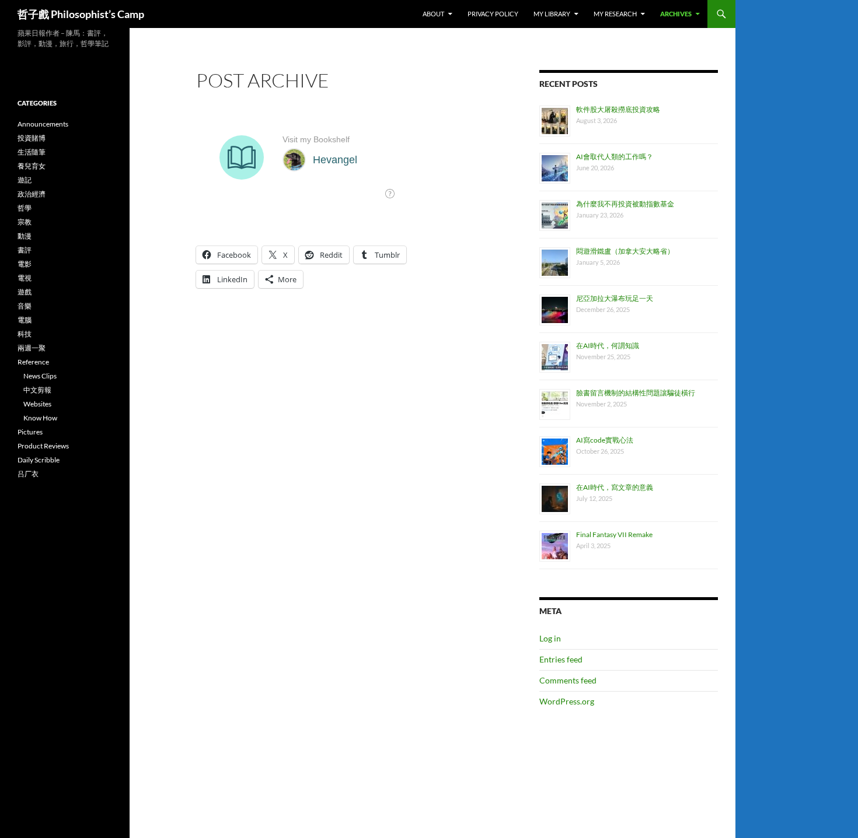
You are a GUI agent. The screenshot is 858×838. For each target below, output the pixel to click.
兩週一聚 (32, 347)
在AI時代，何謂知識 (607, 345)
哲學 (25, 208)
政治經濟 (32, 194)
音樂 (25, 305)
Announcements (43, 124)
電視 (25, 278)
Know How (40, 417)
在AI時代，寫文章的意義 (614, 487)
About (433, 13)
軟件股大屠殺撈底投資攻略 (618, 109)
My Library (551, 13)
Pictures (30, 431)
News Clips (40, 375)
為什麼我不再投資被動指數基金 (625, 203)
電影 (25, 264)
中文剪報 (37, 389)
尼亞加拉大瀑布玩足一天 (614, 298)
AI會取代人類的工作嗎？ (614, 156)
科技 (25, 333)
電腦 (25, 319)
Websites (37, 403)
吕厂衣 (28, 473)
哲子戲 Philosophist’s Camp (81, 14)
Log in (550, 638)
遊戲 (25, 291)
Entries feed (561, 659)
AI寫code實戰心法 (604, 440)
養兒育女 (32, 166)
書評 (25, 250)
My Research (615, 13)
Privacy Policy (493, 13)
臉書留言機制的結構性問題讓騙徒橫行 (635, 392)
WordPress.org (566, 701)
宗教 (25, 222)
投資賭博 (32, 138)
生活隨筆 (32, 152)
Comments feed (568, 680)
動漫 (25, 236)
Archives (676, 13)
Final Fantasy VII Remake (614, 534)
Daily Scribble (39, 459)
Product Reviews (43, 445)
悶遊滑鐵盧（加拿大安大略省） (625, 251)
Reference (33, 361)
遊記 (25, 180)
